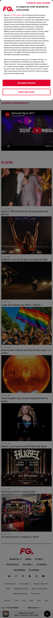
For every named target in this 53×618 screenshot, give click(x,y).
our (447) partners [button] (16, 15)
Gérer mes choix (26, 91)
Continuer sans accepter (38, 2)
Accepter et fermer (26, 82)
